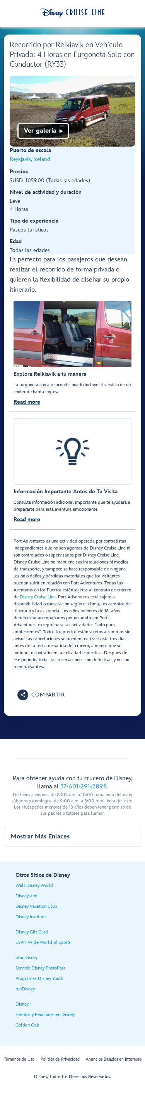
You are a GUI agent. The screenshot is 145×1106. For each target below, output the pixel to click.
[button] (41, 695)
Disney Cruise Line (38, 597)
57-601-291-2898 (83, 786)
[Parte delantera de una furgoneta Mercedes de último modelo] (72, 111)
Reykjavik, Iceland (30, 159)
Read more (27, 402)
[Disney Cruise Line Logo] (72, 13)
